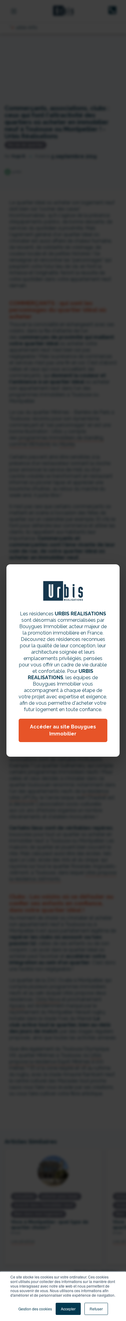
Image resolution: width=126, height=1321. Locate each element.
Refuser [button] (96, 1308)
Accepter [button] (68, 1308)
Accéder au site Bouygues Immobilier (63, 730)
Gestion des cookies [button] (35, 1308)
